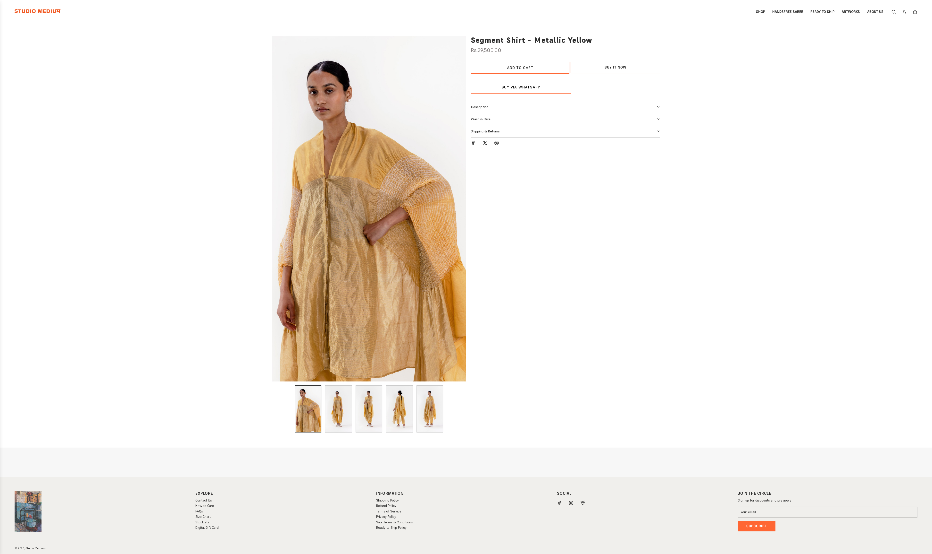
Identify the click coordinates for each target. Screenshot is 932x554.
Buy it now (615, 67)
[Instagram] (571, 503)
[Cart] (915, 12)
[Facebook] (559, 503)
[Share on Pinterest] (496, 144)
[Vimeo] (582, 503)
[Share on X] (485, 144)
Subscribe (756, 526)
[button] (276, 209)
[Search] (893, 12)
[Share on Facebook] (473, 144)
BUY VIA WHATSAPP (521, 87)
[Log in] (904, 12)
